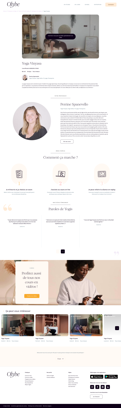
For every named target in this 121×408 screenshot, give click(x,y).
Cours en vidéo (29, 377)
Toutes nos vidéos (32, 296)
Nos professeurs (29, 381)
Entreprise (97, 4)
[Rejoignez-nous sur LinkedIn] (108, 387)
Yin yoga (45, 78)
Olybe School (71, 379)
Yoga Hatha (40, 78)
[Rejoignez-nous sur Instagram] (92, 387)
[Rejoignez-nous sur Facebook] (97, 387)
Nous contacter (72, 384)
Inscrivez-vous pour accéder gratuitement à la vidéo (60, 36)
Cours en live (28, 375)
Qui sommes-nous (73, 375)
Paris (59, 359)
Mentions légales (47, 406)
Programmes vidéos (30, 379)
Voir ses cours (67, 141)
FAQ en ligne (28, 384)
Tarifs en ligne (50, 375)
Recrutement (71, 386)
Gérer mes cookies (73, 383)
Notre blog (71, 381)
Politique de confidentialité (35, 406)
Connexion (111, 4)
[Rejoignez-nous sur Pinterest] (103, 387)
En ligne (77, 4)
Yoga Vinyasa (32, 78)
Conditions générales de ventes (19, 406)
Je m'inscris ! (96, 396)
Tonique (29, 71)
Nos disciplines (29, 383)
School (87, 4)
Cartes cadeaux (51, 377)
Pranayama (51, 78)
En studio (67, 4)
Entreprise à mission (73, 377)
